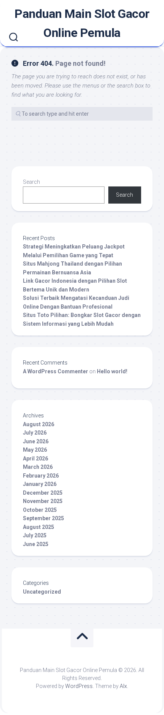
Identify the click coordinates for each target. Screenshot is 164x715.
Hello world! (112, 371)
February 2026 (41, 476)
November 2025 (43, 501)
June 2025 (35, 544)
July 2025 (35, 535)
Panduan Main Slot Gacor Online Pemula (82, 23)
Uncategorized (42, 592)
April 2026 (35, 458)
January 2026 (39, 484)
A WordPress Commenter (55, 371)
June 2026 (35, 441)
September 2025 (43, 518)
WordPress (79, 686)
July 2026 (35, 433)
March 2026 (38, 467)
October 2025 (40, 510)
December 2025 (43, 493)
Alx (123, 686)
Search (31, 182)
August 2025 (38, 527)
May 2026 (35, 450)
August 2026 (38, 424)
